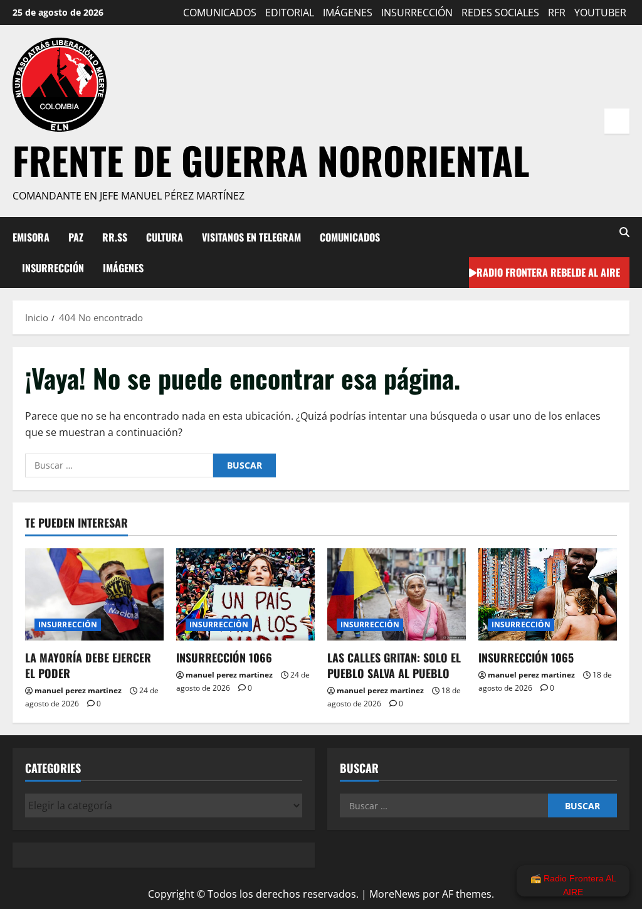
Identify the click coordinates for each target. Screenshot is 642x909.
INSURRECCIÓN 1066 (224, 657)
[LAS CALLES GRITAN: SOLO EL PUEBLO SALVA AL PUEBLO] (396, 594)
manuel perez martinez (78, 690)
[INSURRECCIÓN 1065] (547, 594)
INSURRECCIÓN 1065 (526, 657)
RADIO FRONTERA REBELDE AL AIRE (548, 271)
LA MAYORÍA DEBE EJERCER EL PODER (88, 665)
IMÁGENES (347, 12)
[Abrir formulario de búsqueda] (624, 232)
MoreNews (394, 894)
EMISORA (31, 236)
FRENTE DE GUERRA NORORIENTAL (271, 160)
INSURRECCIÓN (417, 12)
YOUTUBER (600, 12)
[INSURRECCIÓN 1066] (245, 594)
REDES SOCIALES (500, 12)
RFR (557, 12)
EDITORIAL (289, 12)
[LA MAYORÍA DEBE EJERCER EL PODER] (94, 594)
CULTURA (164, 236)
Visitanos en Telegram (251, 236)
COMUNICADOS (219, 12)
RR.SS (114, 236)
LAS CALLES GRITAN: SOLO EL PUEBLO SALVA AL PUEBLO (394, 665)
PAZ (75, 236)
